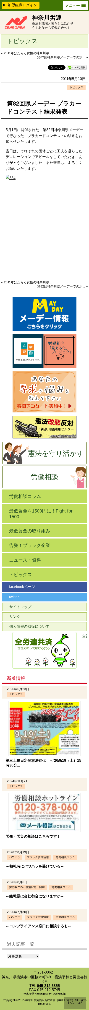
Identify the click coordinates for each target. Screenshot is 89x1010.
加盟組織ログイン (22, 5)
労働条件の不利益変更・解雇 (27, 887)
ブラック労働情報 (38, 857)
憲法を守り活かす (56, 453)
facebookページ (22, 587)
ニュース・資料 (25, 559)
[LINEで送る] (77, 67)
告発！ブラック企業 (29, 545)
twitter (14, 597)
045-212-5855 (48, 986)
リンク (14, 617)
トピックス (76, 87)
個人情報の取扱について (29, 626)
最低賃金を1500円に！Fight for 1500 (41, 513)
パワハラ (14, 857)
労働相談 (44, 477)
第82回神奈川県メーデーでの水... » (62, 57)
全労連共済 (84, 636)
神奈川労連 (47, 18)
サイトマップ (20, 607)
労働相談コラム (25, 496)
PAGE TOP (75, 1003)
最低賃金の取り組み (29, 530)
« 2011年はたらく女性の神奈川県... (26, 53)
